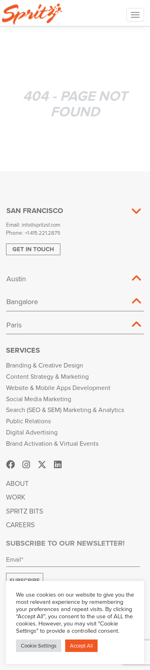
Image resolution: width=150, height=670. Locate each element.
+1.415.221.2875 (42, 232)
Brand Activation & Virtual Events (52, 443)
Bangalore (22, 301)
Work (15, 497)
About (17, 483)
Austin (16, 279)
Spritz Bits (24, 511)
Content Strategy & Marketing (47, 376)
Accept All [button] (81, 645)
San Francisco (34, 210)
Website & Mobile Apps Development (58, 387)
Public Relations (28, 420)
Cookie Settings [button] (38, 645)
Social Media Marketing (38, 398)
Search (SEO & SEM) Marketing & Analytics (65, 409)
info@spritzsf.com (41, 224)
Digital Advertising (32, 432)
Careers (20, 525)
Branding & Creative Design (44, 365)
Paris (14, 325)
